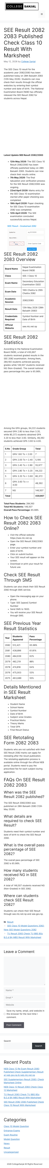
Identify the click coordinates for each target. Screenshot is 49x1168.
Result (10, 922)
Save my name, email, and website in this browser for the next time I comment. (25, 1013)
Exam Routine (11, 1135)
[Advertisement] (24, 128)
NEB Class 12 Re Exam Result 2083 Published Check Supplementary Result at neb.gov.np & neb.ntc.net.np (23, 1071)
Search (7, 1041)
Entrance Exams (12, 1130)
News (7, 1143)
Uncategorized (11, 1152)
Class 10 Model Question (16, 1126)
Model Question (12, 1139)
